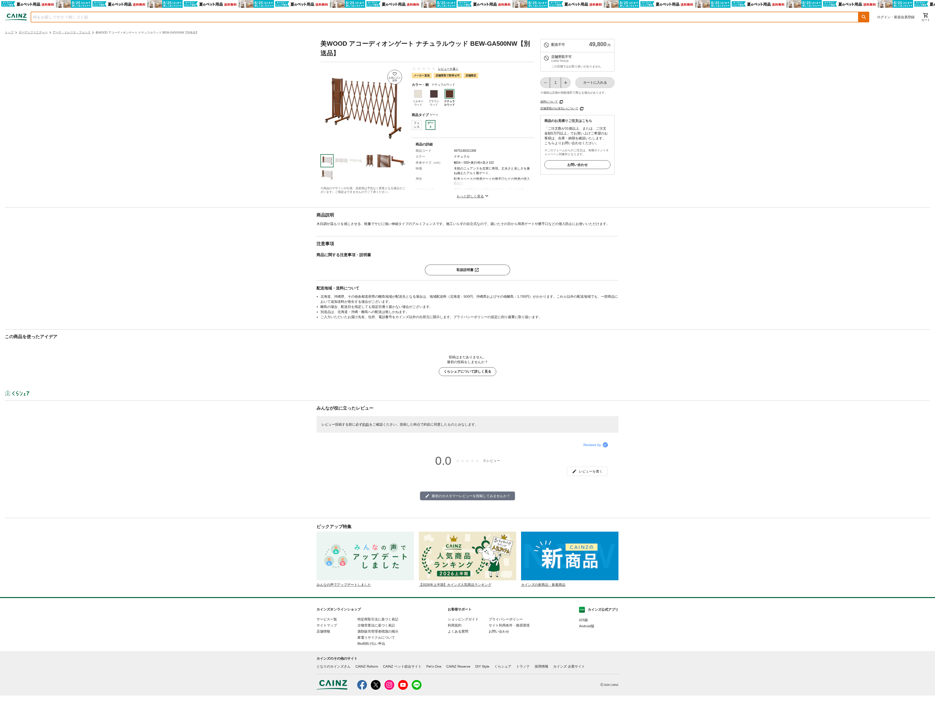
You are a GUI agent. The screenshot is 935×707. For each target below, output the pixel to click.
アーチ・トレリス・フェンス (72, 32)
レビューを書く (448, 69)
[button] (864, 17)
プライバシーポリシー (506, 619)
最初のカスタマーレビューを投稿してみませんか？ (471, 496)
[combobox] (441, 17)
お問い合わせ (577, 165)
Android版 (586, 626)
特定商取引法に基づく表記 (377, 619)
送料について (549, 101)
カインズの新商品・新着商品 (543, 585)
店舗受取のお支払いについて (559, 108)
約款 (365, 424)
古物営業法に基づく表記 (376, 625)
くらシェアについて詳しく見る (467, 371)
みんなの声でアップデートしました (344, 585)
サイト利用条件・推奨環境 (509, 625)
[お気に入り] (394, 77)
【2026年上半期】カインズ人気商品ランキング (455, 585)
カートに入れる (595, 82)
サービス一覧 (327, 619)
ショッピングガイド (463, 619)
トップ (9, 32)
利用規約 (454, 625)
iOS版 (583, 620)
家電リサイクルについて (376, 637)
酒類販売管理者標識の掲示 (377, 631)
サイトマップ (327, 625)
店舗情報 (323, 631)
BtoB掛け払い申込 (371, 643)
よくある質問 (458, 631)
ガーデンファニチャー (33, 32)
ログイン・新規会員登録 (896, 17)
